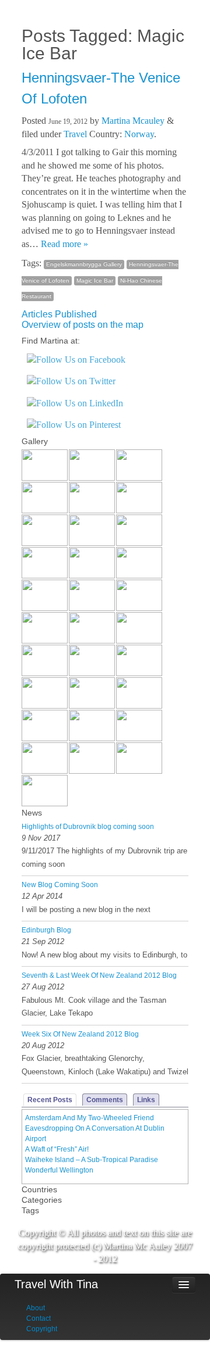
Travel (75, 134)
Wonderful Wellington (59, 1170)
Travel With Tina (56, 1284)
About (35, 1308)
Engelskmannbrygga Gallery (84, 264)
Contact (38, 1318)
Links (146, 1100)
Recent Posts (49, 1100)
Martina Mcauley (133, 121)
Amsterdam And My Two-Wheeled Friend (89, 1118)
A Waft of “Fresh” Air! (57, 1149)
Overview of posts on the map (83, 325)
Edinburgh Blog (46, 930)
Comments (104, 1100)
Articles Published (59, 314)
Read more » (64, 244)
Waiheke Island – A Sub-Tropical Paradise (91, 1160)
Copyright (41, 1329)
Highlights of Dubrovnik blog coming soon (88, 827)
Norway (139, 134)
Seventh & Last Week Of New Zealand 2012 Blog (99, 975)
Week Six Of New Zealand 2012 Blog (80, 1034)
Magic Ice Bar (94, 280)
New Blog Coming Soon (60, 885)
